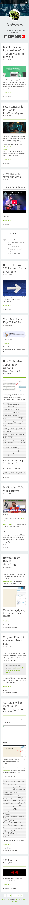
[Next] (21, 895)
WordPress (8, 96)
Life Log (7, 163)
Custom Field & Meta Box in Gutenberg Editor (14, 670)
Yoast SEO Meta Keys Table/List (12, 320)
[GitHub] (16, 36)
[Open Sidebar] (26, 2)
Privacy (24, 899)
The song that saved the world (12, 175)
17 (18, 895)
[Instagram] (12, 36)
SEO (19, 349)
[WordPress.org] (19, 36)
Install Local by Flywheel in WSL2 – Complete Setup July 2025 (14, 52)
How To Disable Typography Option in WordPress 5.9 (12, 366)
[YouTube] (23, 36)
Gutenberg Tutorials (11, 627)
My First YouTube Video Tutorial (13, 489)
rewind (14, 888)
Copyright (18, 899)
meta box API (7, 770)
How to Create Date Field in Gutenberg (11, 561)
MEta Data (8, 349)
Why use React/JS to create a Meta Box (13, 640)
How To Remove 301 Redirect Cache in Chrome (14, 268)
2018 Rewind (10, 860)
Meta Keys (15, 349)
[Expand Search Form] (23, 2)
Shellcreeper (15, 25)
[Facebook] (9, 36)
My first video (7, 524)
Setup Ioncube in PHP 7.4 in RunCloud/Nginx (13, 110)
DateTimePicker (8, 581)
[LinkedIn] (5, 36)
